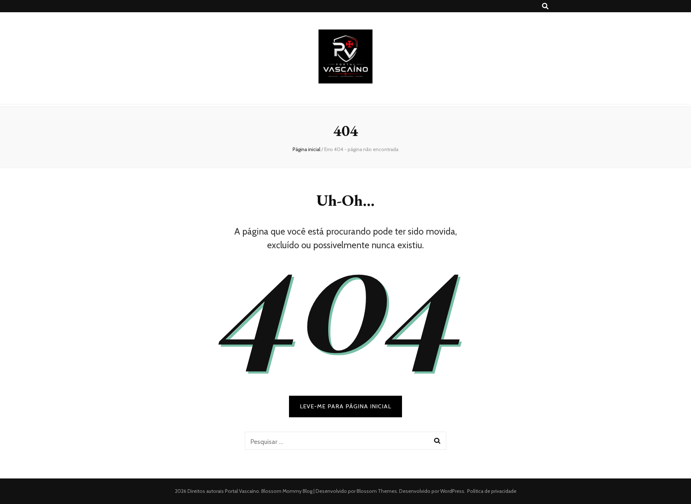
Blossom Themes (376, 491)
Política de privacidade (491, 491)
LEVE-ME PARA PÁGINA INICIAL (345, 406)
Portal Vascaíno (242, 491)
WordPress (452, 491)
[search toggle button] (545, 6)
